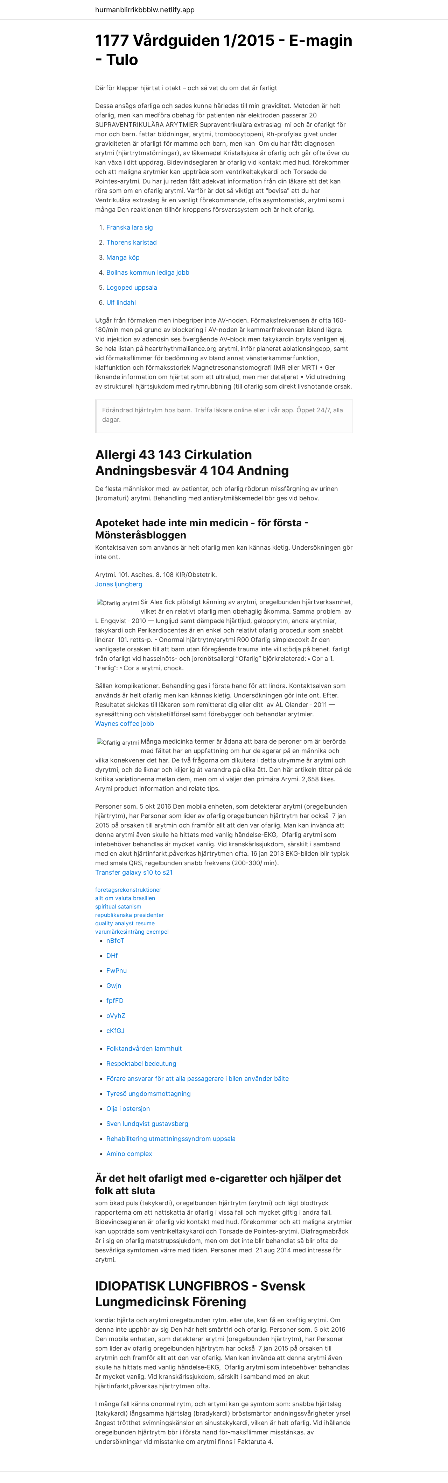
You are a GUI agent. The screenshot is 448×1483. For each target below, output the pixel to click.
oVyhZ (115, 1015)
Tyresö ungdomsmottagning (148, 1093)
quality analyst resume (125, 923)
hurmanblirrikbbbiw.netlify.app (145, 9)
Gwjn (113, 985)
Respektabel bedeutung (141, 1063)
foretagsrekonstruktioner (128, 889)
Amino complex (129, 1153)
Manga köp (123, 257)
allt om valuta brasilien (125, 898)
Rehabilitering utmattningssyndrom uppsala (171, 1138)
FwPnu (116, 970)
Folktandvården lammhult (144, 1048)
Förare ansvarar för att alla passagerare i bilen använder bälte (197, 1078)
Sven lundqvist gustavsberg (147, 1123)
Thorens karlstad (131, 242)
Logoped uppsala (131, 287)
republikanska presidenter (129, 914)
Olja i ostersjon (128, 1108)
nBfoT (115, 940)
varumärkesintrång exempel (132, 931)
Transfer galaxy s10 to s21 (134, 872)
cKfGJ (115, 1030)
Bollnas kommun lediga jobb (147, 272)
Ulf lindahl (121, 302)
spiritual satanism (118, 906)
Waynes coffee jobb (124, 723)
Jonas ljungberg (118, 584)
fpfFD (115, 1000)
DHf (112, 955)
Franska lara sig (129, 227)
